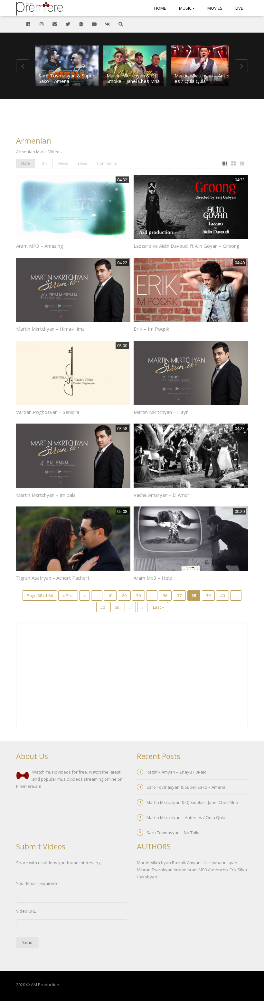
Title (44, 163)
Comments (107, 163)
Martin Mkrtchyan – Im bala (46, 495)
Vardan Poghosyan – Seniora (47, 412)
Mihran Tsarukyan (155, 870)
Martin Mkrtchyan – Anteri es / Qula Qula (202, 78)
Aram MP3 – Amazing (39, 246)
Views (63, 163)
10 (110, 595)
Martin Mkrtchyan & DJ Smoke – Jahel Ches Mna (133, 78)
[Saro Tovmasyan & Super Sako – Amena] (67, 65)
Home (160, 8)
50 (102, 607)
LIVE (239, 8)
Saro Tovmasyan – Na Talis (172, 833)
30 (138, 595)
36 (165, 595)
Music (186, 8)
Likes (82, 163)
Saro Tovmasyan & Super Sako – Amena (67, 78)
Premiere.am (28, 786)
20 (124, 595)
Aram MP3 (197, 870)
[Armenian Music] (39, 8)
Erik (233, 870)
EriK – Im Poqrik (151, 328)
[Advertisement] (132, 118)
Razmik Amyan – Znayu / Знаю (176, 772)
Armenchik (218, 870)
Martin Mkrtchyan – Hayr (161, 412)
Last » (158, 607)
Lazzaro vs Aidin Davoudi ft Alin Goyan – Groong (187, 246)
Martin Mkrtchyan (154, 863)
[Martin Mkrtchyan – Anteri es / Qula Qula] (202, 65)
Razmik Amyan (186, 863)
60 (117, 607)
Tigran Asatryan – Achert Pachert (53, 578)
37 (179, 595)
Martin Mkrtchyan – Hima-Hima (50, 328)
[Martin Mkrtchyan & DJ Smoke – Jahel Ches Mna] (134, 65)
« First (68, 595)
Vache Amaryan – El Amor (162, 495)
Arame (180, 870)
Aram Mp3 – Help (153, 578)
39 (208, 595)
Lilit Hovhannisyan (219, 863)
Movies (214, 8)
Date (25, 163)
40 (222, 595)
